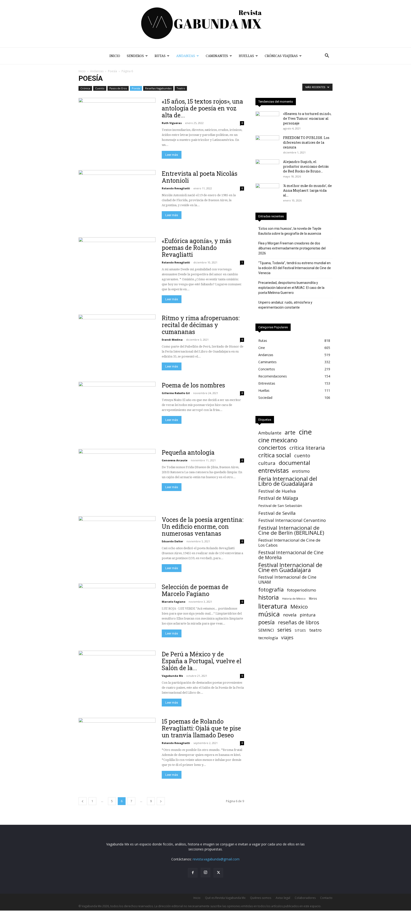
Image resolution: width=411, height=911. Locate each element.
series (284, 629)
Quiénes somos (260, 898)
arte (290, 432)
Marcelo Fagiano (173, 601)
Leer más (171, 155)
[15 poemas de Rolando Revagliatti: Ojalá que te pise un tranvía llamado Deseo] (117, 746)
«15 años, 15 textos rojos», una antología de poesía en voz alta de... (202, 108)
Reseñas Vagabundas (158, 88)
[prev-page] (82, 801)
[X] (218, 873)
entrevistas (273, 470)
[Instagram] (205, 872)
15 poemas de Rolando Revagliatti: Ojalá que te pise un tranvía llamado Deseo (201, 728)
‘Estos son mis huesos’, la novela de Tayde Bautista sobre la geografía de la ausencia (289, 231)
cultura (266, 463)
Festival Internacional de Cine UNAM (287, 580)
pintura (308, 614)
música (269, 613)
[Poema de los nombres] (117, 410)
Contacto (326, 898)
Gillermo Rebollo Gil (176, 393)
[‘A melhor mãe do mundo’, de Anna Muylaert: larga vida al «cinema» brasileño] (267, 191)
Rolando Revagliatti (176, 188)
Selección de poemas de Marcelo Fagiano (195, 590)
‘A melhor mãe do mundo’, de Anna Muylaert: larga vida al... (307, 190)
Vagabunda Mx (172, 675)
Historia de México (294, 598)
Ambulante (269, 432)
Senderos (135, 56)
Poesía (112, 71)
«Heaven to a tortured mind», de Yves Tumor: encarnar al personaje (307, 118)
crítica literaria (307, 447)
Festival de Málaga (278, 498)
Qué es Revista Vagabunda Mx (225, 898)
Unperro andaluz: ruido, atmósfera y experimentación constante (285, 304)
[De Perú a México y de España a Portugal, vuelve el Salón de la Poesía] (117, 678)
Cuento (99, 88)
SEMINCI (266, 630)
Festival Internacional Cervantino (292, 520)
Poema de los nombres (193, 385)
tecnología (268, 637)
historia (268, 597)
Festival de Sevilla (277, 512)
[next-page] (161, 801)
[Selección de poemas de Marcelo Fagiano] (117, 611)
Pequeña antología (188, 452)
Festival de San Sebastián (280, 505)
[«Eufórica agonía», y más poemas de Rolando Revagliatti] (117, 265)
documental (294, 462)
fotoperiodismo (301, 589)
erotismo (301, 471)
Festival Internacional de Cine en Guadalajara (290, 567)
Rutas (160, 56)
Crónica (85, 88)
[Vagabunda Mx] (205, 23)
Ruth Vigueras (172, 123)
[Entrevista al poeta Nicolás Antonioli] (117, 198)
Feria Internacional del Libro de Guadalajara (287, 481)
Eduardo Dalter (172, 541)
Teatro (180, 88)
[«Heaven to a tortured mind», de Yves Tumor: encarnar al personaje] (267, 119)
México (299, 606)
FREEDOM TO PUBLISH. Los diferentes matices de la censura (306, 142)
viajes (287, 637)
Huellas (246, 56)
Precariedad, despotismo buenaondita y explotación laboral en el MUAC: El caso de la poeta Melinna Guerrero (291, 288)
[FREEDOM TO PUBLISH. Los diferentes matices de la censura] (267, 143)
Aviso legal (283, 898)
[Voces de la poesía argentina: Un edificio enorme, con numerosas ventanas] (117, 544)
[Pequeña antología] (117, 477)
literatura (272, 606)
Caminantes (217, 56)
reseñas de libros (298, 622)
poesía (266, 622)
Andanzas (185, 56)
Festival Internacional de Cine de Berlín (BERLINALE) (291, 530)
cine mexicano (277, 440)
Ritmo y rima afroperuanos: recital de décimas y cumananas (201, 325)
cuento (302, 455)
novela (289, 614)
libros (313, 598)
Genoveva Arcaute (174, 460)
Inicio (114, 56)
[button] (327, 56)
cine (305, 431)
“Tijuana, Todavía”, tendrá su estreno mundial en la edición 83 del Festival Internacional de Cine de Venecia (294, 268)
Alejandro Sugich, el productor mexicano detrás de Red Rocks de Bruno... (306, 166)
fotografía (271, 589)
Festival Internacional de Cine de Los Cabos (289, 543)
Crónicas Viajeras (281, 56)
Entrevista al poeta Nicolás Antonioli (199, 177)
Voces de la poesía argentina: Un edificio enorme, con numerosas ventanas (202, 526)
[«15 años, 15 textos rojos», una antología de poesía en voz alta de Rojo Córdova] (117, 126)
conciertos (272, 447)
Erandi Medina (172, 339)
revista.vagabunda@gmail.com (216, 859)
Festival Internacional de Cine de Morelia (290, 555)
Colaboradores (305, 898)
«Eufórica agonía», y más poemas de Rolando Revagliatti (196, 247)
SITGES (300, 630)
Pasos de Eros (118, 88)
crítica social (274, 455)
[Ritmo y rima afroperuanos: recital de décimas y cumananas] (117, 342)
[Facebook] (192, 873)
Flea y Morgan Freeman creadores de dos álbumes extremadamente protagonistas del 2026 (292, 248)
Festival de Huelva (277, 490)
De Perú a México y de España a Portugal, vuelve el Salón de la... (201, 661)
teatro (315, 630)
